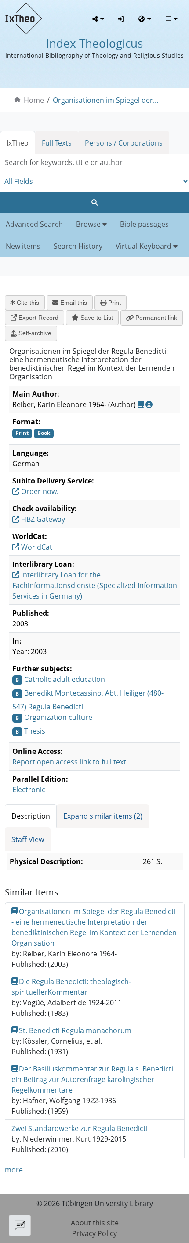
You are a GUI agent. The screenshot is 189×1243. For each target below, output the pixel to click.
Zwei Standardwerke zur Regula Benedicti (79, 1128)
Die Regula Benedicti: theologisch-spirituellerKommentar (71, 987)
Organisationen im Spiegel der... (105, 100)
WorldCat (35, 547)
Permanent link (155, 317)
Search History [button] (78, 246)
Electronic (28, 789)
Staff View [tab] (27, 839)
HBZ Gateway (42, 519)
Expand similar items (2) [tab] (102, 816)
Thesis (34, 731)
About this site (95, 1223)
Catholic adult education (64, 679)
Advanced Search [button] (34, 224)
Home (34, 100)
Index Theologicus (94, 43)
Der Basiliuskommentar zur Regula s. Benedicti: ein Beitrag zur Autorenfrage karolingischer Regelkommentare (93, 1079)
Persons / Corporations (124, 143)
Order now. (38, 491)
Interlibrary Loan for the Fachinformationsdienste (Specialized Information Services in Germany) (94, 585)
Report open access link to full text (69, 762)
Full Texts (57, 143)
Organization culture (58, 717)
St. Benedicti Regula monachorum (75, 1030)
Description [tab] (30, 816)
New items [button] (23, 246)
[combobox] (94, 162)
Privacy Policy (94, 1233)
